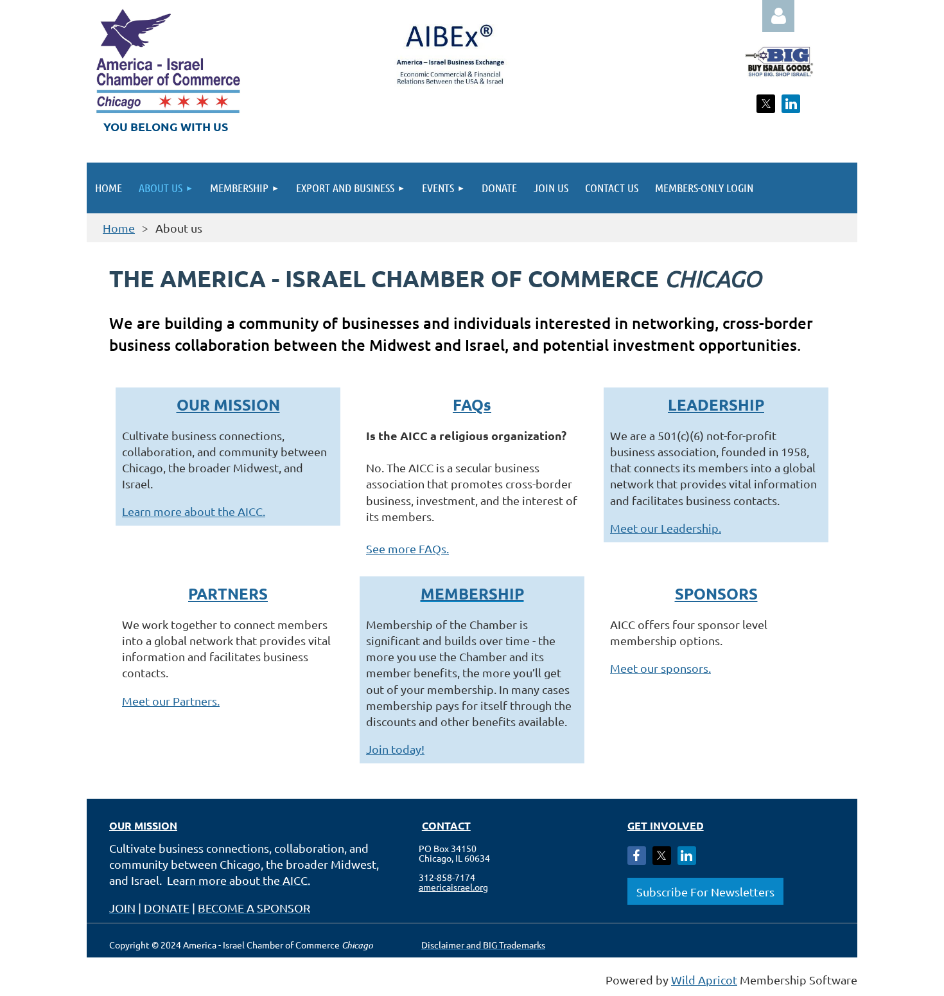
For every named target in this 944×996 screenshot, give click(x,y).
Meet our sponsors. (660, 668)
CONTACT (446, 825)
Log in (778, 16)
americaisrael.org (453, 887)
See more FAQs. (407, 548)
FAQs (472, 404)
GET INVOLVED (665, 825)
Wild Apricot (704, 979)
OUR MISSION (228, 404)
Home (119, 228)
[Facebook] (636, 855)
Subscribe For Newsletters (705, 891)
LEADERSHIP (716, 404)
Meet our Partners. (171, 700)
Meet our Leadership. (665, 528)
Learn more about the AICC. (193, 511)
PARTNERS (228, 593)
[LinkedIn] (791, 103)
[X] (765, 103)
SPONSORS (716, 593)
